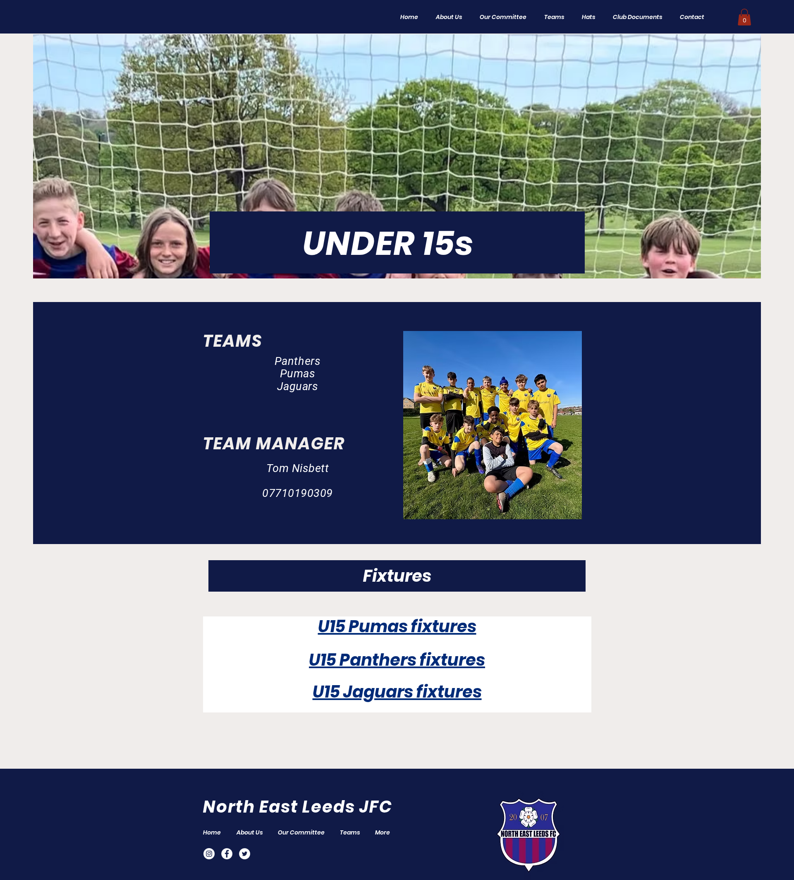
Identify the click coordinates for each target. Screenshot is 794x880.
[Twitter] (244, 853)
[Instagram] (209, 853)
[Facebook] (226, 853)
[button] (551, 17)
